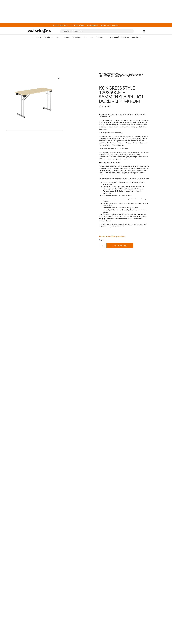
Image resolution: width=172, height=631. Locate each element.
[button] (59, 78)
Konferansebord (105, 75)
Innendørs (139, 74)
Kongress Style (134, 75)
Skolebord (115, 76)
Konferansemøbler (120, 75)
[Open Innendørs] (40, 37)
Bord (110, 74)
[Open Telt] (61, 37)
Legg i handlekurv (120, 245)
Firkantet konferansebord (123, 74)
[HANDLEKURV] (143, 31)
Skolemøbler (125, 76)
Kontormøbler (104, 76)
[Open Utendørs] (52, 37)
